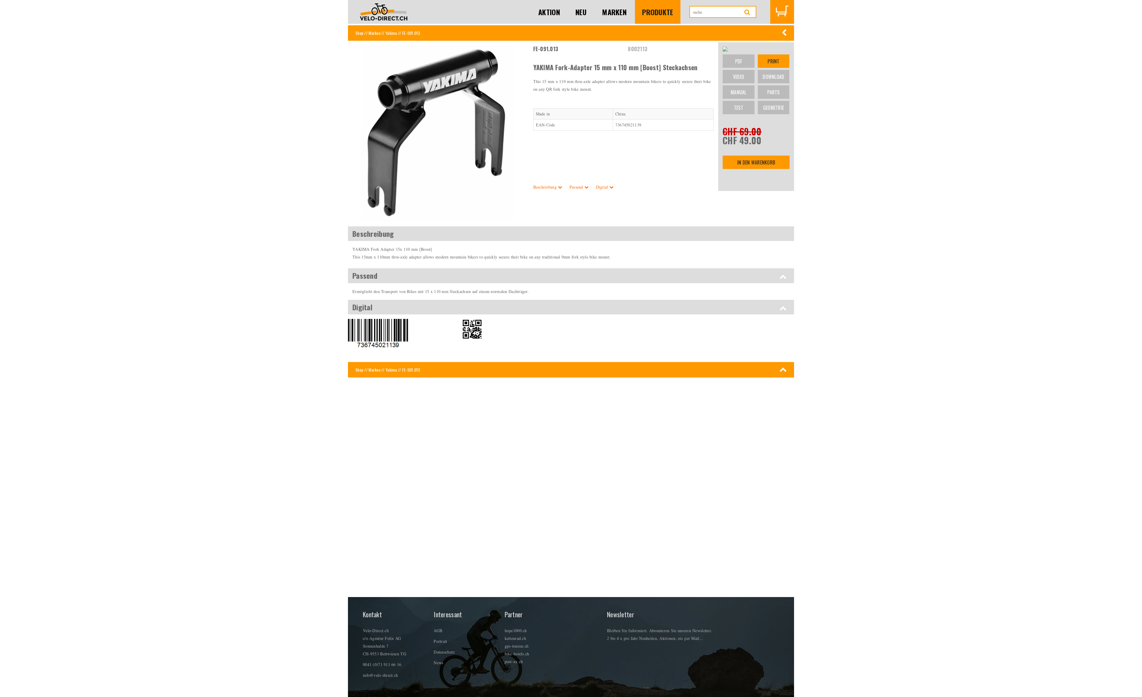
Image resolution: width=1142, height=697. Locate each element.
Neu (580, 12)
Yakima (391, 33)
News (438, 662)
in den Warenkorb (756, 162)
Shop (359, 33)
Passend (577, 187)
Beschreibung (545, 187)
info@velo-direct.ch (380, 675)
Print (773, 61)
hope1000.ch (516, 630)
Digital (602, 187)
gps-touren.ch (517, 646)
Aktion (549, 12)
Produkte (657, 12)
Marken (614, 12)
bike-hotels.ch (517, 654)
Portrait (440, 641)
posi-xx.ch (514, 661)
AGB (438, 630)
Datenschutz (444, 652)
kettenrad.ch (515, 638)
